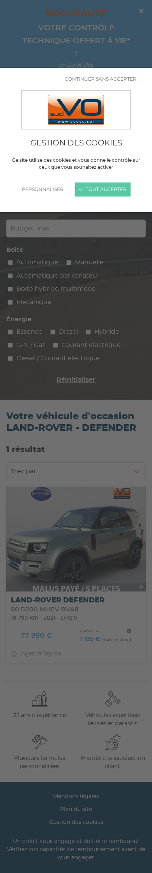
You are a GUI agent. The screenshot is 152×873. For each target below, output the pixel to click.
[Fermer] (76, 436)
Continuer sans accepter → (103, 79)
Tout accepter (106, 189)
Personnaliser (43, 189)
